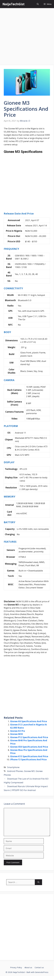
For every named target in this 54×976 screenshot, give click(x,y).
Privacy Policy (16, 967)
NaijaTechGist (13, 4)
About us (28, 967)
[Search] (38, 882)
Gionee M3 (29, 771)
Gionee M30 (16, 734)
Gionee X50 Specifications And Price (29, 746)
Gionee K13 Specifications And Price (29, 756)
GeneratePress (41, 972)
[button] (37, 4)
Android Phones (15, 771)
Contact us (39, 967)
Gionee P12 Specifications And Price (29, 737)
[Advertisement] (27, 37)
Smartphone (13, 767)
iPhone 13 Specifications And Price (28, 759)
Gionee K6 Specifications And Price (28, 721)
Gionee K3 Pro (17, 731)
